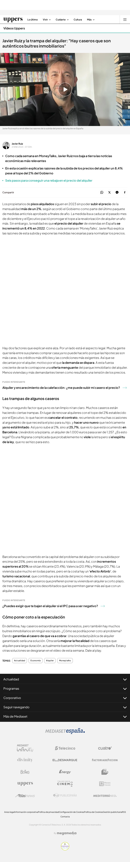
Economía (35, 661)
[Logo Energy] (65, 772)
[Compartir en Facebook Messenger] (117, 192)
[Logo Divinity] (25, 760)
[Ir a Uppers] (13, 19)
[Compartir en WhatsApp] (102, 192)
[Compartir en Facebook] (125, 192)
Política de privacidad (48, 812)
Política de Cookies (93, 812)
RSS (124, 812)
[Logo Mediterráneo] (105, 795)
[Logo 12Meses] (105, 783)
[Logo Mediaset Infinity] (25, 748)
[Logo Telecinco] (65, 748)
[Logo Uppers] (25, 783)
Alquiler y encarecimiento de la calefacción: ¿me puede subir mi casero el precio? (61, 387)
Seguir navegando (16, 707)
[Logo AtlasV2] (25, 795)
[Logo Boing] (25, 772)
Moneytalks (65, 661)
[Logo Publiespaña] (65, 795)
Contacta (65, 816)
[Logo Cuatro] (105, 748)
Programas (11, 688)
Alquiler (50, 661)
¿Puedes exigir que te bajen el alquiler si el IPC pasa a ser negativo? (50, 606)
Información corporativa (26, 812)
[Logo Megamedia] (66, 833)
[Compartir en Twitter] (109, 192)
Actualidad (19, 661)
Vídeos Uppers (14, 28)
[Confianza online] (65, 849)
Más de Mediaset (15, 716)
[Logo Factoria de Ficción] (105, 760)
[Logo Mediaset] (65, 733)
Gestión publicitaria (112, 812)
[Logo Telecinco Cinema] (65, 784)
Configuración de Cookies (71, 812)
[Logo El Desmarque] (65, 760)
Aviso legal (9, 812)
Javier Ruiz (17, 143)
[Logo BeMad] (105, 772)
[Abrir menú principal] (125, 19)
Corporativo (12, 698)
